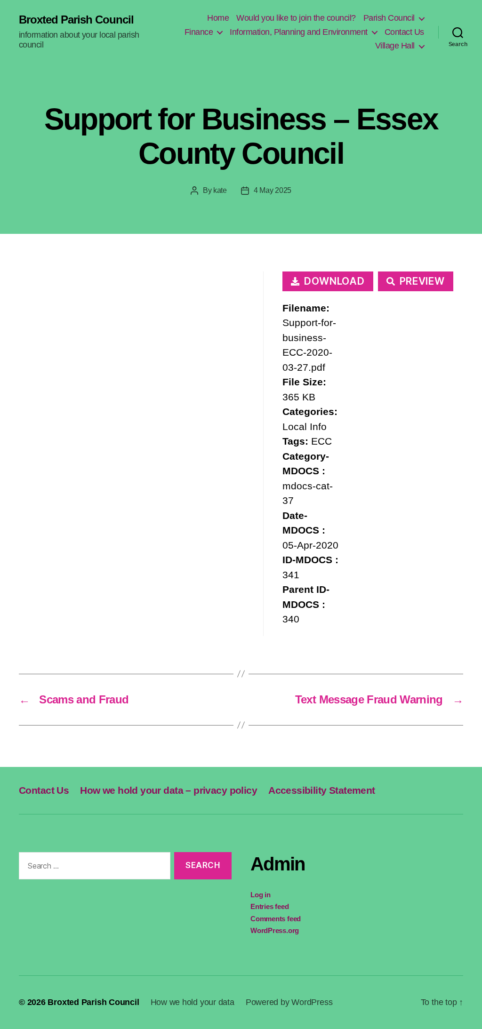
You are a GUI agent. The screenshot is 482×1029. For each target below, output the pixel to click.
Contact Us (404, 32)
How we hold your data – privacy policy (168, 790)
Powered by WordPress (289, 1002)
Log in (260, 895)
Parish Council (389, 18)
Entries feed (269, 906)
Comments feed (275, 919)
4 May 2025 (272, 190)
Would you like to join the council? (296, 18)
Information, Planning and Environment (299, 32)
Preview (422, 281)
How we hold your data (192, 1002)
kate (220, 190)
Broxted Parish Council (76, 19)
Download (334, 281)
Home (218, 18)
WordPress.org (274, 930)
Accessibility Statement (321, 790)
